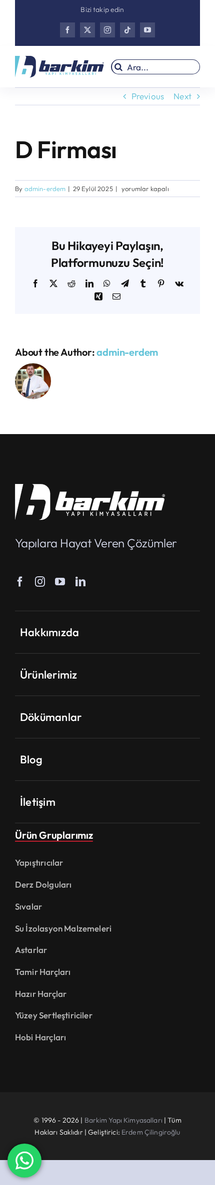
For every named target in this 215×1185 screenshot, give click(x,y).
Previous (148, 96)
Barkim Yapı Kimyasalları (123, 1120)
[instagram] (107, 29)
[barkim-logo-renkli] (59, 60)
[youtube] (147, 29)
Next (183, 96)
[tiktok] (127, 29)
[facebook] (67, 29)
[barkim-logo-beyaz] (90, 488)
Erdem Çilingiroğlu (151, 1132)
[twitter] (87, 29)
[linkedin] (81, 582)
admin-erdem (45, 189)
